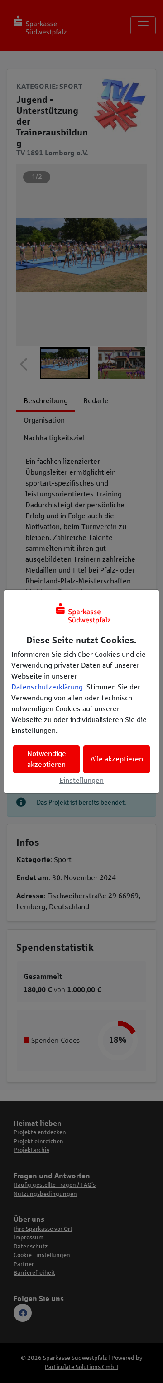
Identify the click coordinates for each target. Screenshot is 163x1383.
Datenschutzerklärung (47, 687)
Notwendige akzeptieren (46, 759)
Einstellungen (81, 780)
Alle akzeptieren (117, 759)
